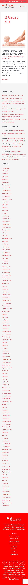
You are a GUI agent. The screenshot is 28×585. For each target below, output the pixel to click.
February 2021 (6, 294)
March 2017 (5, 413)
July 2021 (4, 286)
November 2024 (6, 227)
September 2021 (7, 280)
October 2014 (6, 469)
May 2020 (5, 317)
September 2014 (7, 472)
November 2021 (6, 275)
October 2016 (6, 427)
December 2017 (6, 393)
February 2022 (6, 266)
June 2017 (5, 410)
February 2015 (6, 463)
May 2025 (5, 210)
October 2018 (6, 365)
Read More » (5, 79)
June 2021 (5, 289)
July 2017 (4, 407)
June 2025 (5, 207)
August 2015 (5, 452)
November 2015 (6, 444)
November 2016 (6, 424)
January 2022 (6, 269)
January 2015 (6, 466)
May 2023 (5, 241)
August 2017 (5, 404)
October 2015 (6, 446)
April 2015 (5, 460)
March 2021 (5, 292)
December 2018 (6, 359)
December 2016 (6, 421)
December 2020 (6, 300)
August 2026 (5, 168)
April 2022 (5, 263)
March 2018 (5, 384)
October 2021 (6, 278)
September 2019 (7, 339)
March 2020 (5, 323)
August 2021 (5, 283)
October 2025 (6, 196)
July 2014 (4, 474)
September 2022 (7, 255)
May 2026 (5, 176)
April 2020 (5, 320)
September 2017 (7, 401)
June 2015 (5, 455)
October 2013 (6, 500)
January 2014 (6, 491)
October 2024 (6, 230)
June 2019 (5, 345)
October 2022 (6, 252)
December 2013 (6, 494)
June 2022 (5, 261)
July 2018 (5, 373)
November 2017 (6, 396)
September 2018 (7, 368)
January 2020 (6, 328)
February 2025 (6, 218)
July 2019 (4, 342)
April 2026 (5, 179)
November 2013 (6, 497)
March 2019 (5, 351)
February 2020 (6, 325)
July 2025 (5, 204)
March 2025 (5, 216)
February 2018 (6, 387)
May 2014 (4, 480)
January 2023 (6, 249)
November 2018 (6, 362)
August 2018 (5, 370)
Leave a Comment (7, 56)
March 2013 (5, 505)
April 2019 (5, 348)
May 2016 (5, 435)
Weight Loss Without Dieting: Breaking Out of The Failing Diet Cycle (13, 133)
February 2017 (6, 415)
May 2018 (5, 379)
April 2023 (5, 244)
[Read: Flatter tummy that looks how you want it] (13, 38)
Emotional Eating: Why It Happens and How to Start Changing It (12, 146)
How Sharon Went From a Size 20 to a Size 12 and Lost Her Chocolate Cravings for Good (14, 103)
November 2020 (6, 303)
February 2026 (6, 185)
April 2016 (5, 438)
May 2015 (4, 458)
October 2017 (6, 399)
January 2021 (6, 297)
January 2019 (6, 356)
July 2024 (5, 233)
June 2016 (5, 432)
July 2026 (5, 171)
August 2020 (5, 311)
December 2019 (6, 331)
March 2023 (5, 247)
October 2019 (6, 337)
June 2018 (5, 376)
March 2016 (5, 441)
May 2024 (5, 235)
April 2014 (5, 483)
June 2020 (5, 314)
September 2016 (7, 429)
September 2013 (7, 503)
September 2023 (7, 238)
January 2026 (6, 188)
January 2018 (6, 390)
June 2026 (5, 173)
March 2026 (5, 182)
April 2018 (5, 382)
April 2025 (5, 213)
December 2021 (6, 272)
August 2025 (5, 202)
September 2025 (7, 199)
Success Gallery (18, 56)
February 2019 (6, 354)
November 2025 (6, 193)
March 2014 (5, 486)
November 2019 (6, 334)
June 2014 (5, 477)
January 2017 (6, 418)
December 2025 (6, 190)
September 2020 (7, 308)
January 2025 (6, 221)
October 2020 (6, 306)
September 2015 (7, 449)
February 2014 (6, 489)
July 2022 (5, 258)
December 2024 (6, 224)
